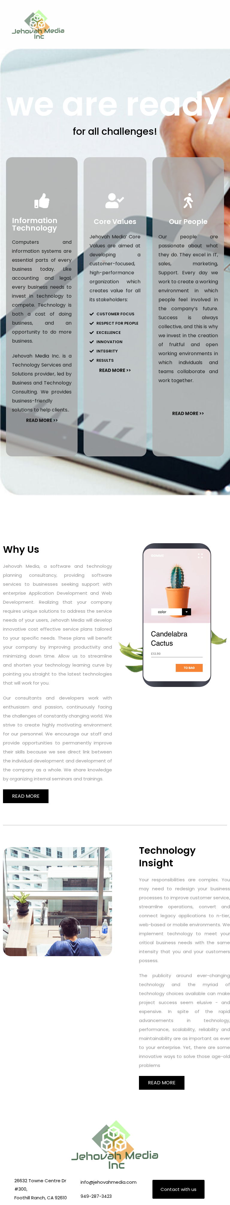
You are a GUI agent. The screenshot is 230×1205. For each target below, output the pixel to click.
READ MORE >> (42, 420)
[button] (220, 24)
